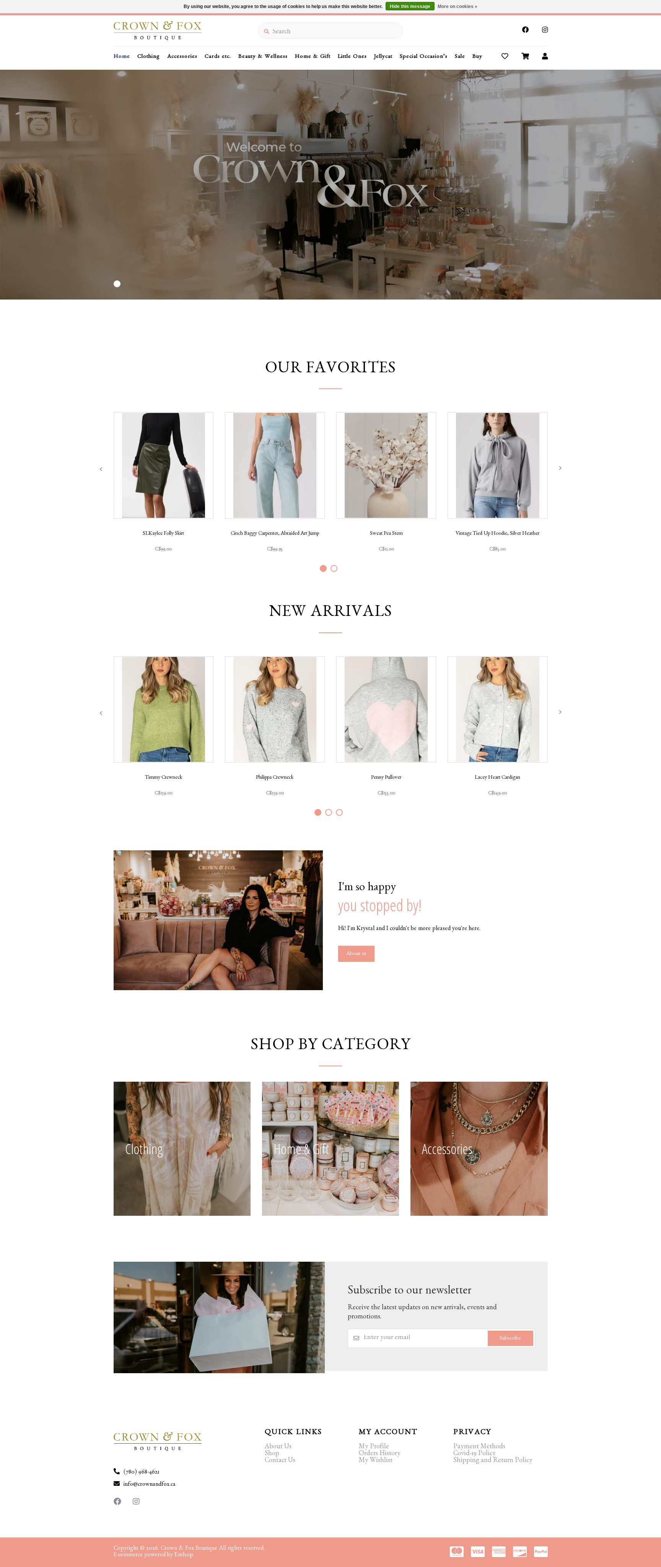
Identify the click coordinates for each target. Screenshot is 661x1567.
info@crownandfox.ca (150, 1485)
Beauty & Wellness (263, 57)
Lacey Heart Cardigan (497, 778)
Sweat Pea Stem (386, 534)
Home (122, 57)
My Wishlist (375, 1461)
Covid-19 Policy (474, 1454)
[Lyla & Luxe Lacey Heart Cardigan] (497, 709)
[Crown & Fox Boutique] (186, 30)
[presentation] (101, 469)
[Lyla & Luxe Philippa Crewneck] (275, 709)
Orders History (380, 1454)
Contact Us (280, 1461)
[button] (117, 283)
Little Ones (352, 57)
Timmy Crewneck (163, 778)
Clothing (148, 57)
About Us (278, 1447)
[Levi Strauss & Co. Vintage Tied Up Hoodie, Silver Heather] (497, 465)
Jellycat (383, 57)
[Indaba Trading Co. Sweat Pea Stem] (386, 465)
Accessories (182, 57)
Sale (460, 57)
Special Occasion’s (424, 57)
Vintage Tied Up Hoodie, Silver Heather (497, 534)
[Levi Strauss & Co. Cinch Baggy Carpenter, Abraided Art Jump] (275, 465)
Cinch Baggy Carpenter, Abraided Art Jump (275, 534)
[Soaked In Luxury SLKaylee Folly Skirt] (163, 465)
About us (356, 954)
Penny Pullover (386, 778)
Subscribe (510, 1339)
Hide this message (410, 6)
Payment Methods (479, 1447)
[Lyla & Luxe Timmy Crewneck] (163, 709)
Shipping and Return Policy (492, 1461)
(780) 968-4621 (142, 1473)
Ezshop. (184, 1555)
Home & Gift (312, 57)
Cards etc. (218, 57)
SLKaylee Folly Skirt (163, 534)
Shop (272, 1454)
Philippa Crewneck (274, 778)
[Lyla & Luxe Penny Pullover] (386, 709)
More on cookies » (457, 6)
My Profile (374, 1447)
